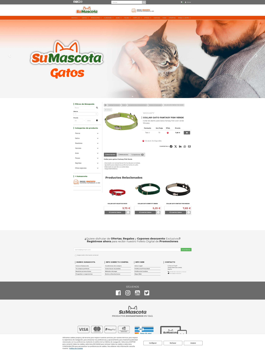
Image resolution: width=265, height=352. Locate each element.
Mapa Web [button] (138, 274)
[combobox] (85, 114)
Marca (75, 111)
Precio (75, 118)
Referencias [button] (124, 154)
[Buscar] (144, 2)
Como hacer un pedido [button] (113, 268)
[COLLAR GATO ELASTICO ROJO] (117, 192)
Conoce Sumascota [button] (82, 266)
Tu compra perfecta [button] (82, 268)
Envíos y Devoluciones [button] (112, 274)
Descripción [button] (110, 154)
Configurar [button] (153, 343)
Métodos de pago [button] (111, 271)
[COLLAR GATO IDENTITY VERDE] (147, 192)
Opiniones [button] (138, 154)
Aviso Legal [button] (138, 266)
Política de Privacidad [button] (142, 268)
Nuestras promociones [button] (83, 271)
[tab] (110, 155)
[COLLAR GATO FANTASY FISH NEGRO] (177, 192)
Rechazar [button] (173, 343)
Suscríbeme (186, 249)
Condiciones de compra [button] (113, 266)
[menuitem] (182, 2)
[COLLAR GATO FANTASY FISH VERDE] (121, 121)
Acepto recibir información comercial (87, 255)
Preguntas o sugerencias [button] (84, 274)
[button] (74, 2)
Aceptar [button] (193, 343)
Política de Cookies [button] (141, 271)
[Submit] (96, 120)
